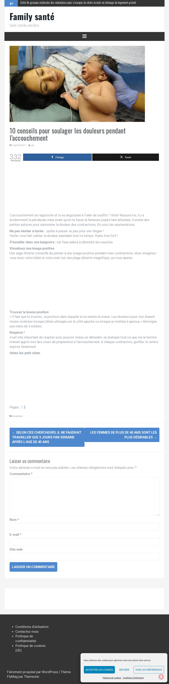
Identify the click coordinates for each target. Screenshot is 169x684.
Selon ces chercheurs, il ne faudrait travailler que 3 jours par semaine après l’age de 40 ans (46, 437)
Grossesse (17, 416)
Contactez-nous (27, 632)
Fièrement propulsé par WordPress (33, 672)
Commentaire (21, 474)
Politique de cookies (112, 678)
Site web (16, 549)
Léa (32, 145)
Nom (14, 520)
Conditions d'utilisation (32, 627)
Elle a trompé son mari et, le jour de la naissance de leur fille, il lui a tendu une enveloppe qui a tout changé (77, 3)
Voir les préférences (148, 669)
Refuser (124, 669)
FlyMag (12, 677)
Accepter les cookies (99, 669)
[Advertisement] (84, 188)
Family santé (32, 16)
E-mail (15, 535)
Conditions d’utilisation (133, 678)
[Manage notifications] (161, 676)
